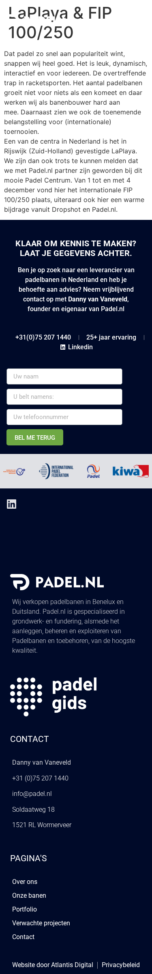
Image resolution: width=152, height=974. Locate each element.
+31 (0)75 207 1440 (40, 778)
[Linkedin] (11, 504)
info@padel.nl (32, 794)
